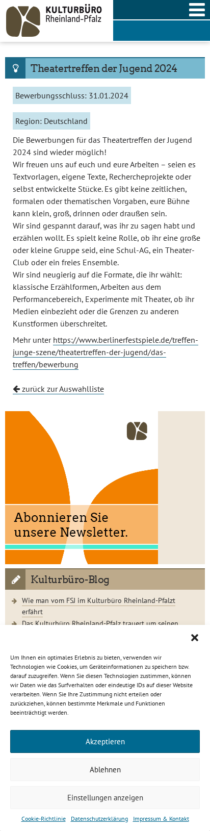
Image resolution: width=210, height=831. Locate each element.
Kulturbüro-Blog (70, 579)
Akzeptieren (105, 741)
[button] (195, 638)
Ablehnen (105, 769)
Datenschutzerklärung (99, 818)
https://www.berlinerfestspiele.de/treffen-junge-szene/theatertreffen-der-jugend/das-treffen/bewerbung (105, 352)
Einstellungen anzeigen (105, 797)
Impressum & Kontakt (161, 818)
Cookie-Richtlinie (43, 818)
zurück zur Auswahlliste (62, 389)
